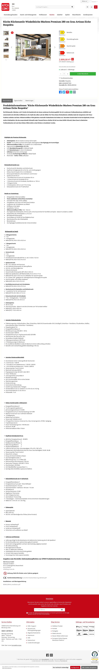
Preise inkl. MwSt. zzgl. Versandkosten (67, 66)
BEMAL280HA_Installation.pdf (11, 584)
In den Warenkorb (82, 74)
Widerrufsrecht (56, 633)
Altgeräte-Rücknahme (34, 633)
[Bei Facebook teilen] (60, 92)
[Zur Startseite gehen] (13, 7)
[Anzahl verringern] (60, 73)
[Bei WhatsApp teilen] (71, 92)
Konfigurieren (75, 667)
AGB (68, 613)
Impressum (31, 635)
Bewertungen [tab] (29, 100)
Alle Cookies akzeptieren (89, 667)
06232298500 (7, 567)
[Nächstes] (55, 47)
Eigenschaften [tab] (18, 100)
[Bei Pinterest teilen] (67, 92)
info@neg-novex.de (8, 569)
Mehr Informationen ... (7, 668)
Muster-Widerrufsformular (60, 636)
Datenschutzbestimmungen (42, 613)
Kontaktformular (16, 645)
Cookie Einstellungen (34, 643)
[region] (29, 47)
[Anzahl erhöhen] (67, 73)
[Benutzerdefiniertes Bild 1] (85, 630)
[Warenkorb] (95, 7)
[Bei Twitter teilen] (64, 92)
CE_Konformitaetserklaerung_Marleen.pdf (34, 578)
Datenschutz (31, 640)
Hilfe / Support (32, 626)
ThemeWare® (63, 661)
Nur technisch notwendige (60, 667)
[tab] (7, 101)
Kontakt (54, 628)
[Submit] (62, 609)
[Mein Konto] (91, 7)
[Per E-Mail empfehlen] (74, 92)
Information (30, 622)
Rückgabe (55, 631)
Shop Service (55, 622)
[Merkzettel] (87, 7)
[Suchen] (72, 7)
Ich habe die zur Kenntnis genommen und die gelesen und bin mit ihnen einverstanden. (48, 613)
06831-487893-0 (7, 631)
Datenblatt (62, 35)
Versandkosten (45, 659)
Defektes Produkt (57, 626)
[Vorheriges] (12, 47)
